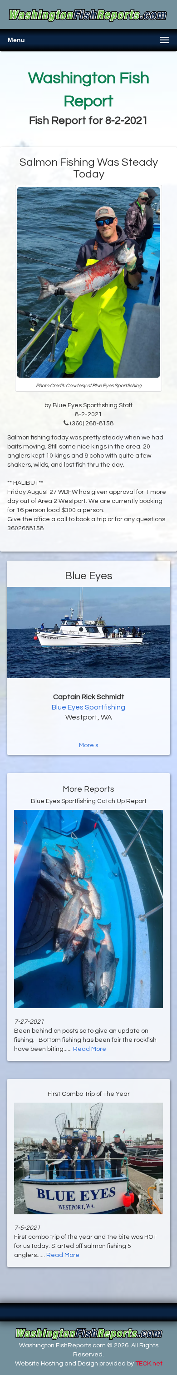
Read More (89, 1049)
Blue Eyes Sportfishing (88, 707)
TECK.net (148, 1363)
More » (88, 745)
